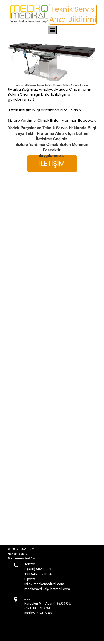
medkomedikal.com (22, 558)
